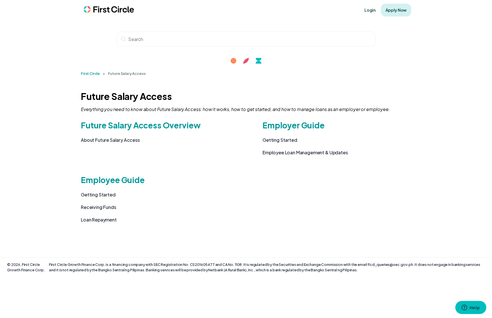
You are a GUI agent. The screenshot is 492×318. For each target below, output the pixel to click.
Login (370, 10)
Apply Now (396, 10)
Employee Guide (113, 180)
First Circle (90, 73)
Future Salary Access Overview (140, 125)
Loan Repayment (99, 220)
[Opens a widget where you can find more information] (470, 308)
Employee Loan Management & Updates (305, 152)
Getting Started (280, 140)
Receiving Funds (98, 207)
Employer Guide (294, 125)
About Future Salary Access (110, 140)
